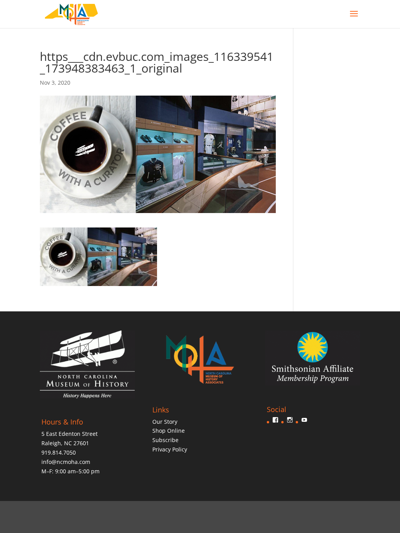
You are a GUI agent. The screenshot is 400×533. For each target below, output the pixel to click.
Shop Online (168, 430)
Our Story (164, 421)
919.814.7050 (58, 452)
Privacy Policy (169, 449)
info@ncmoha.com (65, 461)
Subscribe (165, 440)
